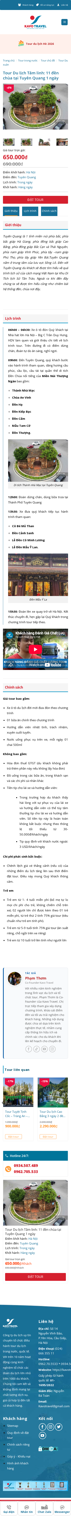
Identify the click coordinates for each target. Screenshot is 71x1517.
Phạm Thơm (35, 978)
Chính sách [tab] (49, 211)
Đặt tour (13, 1136)
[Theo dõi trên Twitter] (59, 1427)
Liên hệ (64, 5)
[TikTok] (36, 1049)
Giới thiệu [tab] (11, 211)
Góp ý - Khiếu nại (18, 1456)
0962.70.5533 (48, 1364)
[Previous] (9, 110)
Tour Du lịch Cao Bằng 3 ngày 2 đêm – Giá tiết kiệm (53, 1114)
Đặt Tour (35, 200)
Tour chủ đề (48, 60)
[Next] (61, 110)
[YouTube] (44, 1049)
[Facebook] (28, 1049)
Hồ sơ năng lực (47, 5)
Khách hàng (27, 5)
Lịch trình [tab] (30, 211)
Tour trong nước (27, 60)
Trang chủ (9, 60)
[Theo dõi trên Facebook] (42, 1427)
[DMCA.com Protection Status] (48, 1449)
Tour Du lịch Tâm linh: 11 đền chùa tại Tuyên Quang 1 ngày (33, 1232)
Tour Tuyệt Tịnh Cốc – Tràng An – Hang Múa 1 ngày (17, 1114)
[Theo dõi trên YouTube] (42, 1435)
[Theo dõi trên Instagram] (50, 1427)
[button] (64, 22)
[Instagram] (52, 1049)
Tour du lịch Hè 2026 (40, 44)
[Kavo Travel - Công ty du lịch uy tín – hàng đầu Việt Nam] (35, 22)
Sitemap (12, 1426)
